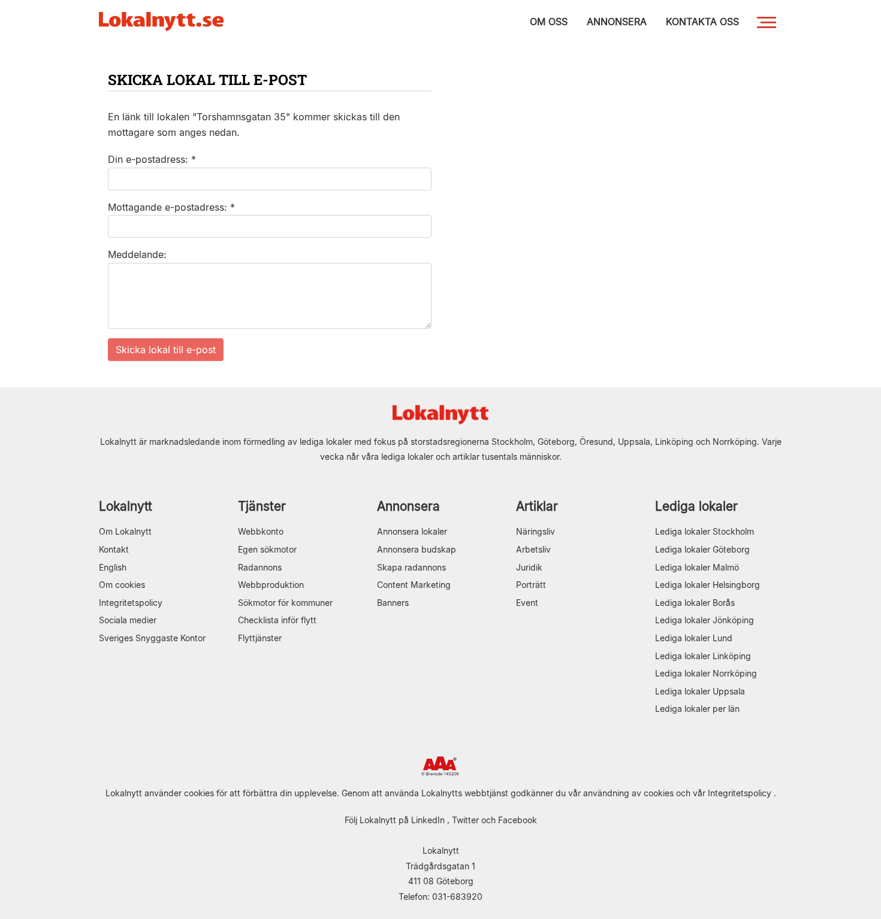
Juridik (529, 567)
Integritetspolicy (130, 602)
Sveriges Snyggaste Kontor (152, 638)
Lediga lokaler (696, 506)
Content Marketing (414, 585)
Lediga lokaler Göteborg (702, 549)
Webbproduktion (271, 585)
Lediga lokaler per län (697, 708)
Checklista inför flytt (277, 620)
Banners (393, 602)
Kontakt (114, 549)
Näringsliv (535, 531)
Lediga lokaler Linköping (703, 656)
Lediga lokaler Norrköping (706, 673)
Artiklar (537, 506)
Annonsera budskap (416, 549)
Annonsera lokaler (412, 531)
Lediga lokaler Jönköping (704, 620)
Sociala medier (127, 620)
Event (527, 602)
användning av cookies (628, 793)
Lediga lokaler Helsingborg (707, 585)
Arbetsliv (533, 549)
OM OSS (549, 22)
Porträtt (531, 585)
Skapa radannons (411, 567)
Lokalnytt (125, 506)
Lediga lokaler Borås (695, 602)
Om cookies (122, 585)
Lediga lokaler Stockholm (704, 531)
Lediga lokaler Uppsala (700, 691)
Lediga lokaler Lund (693, 638)
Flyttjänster (260, 638)
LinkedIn (428, 820)
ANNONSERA (617, 22)
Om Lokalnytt (125, 531)
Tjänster (262, 506)
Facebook (517, 820)
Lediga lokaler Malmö (697, 567)
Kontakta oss (702, 22)
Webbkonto (260, 531)
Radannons (260, 567)
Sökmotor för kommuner (285, 602)
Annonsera (408, 506)
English (112, 567)
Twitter (465, 820)
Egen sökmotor (267, 549)
